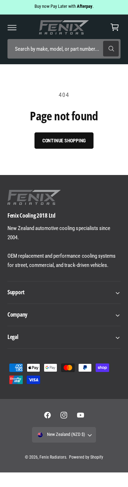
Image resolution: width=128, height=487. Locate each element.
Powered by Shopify (86, 457)
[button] (12, 27)
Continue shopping (64, 140)
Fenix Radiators (52, 457)
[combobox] (64, 49)
